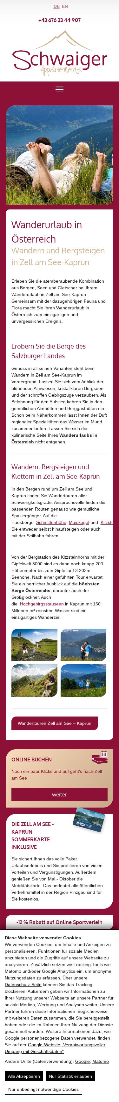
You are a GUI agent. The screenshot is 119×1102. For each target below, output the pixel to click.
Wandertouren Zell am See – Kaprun (54, 723)
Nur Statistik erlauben (70, 1076)
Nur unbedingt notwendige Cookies (43, 1089)
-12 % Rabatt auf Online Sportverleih (59, 922)
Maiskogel (79, 522)
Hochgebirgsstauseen (42, 603)
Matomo (100, 1061)
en (65, 6)
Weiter (59, 794)
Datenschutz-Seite (23, 984)
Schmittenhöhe (51, 522)
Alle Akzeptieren (24, 1076)
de (57, 6)
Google (82, 1061)
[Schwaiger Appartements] (59, 74)
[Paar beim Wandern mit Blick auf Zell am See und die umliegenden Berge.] (84, 680)
